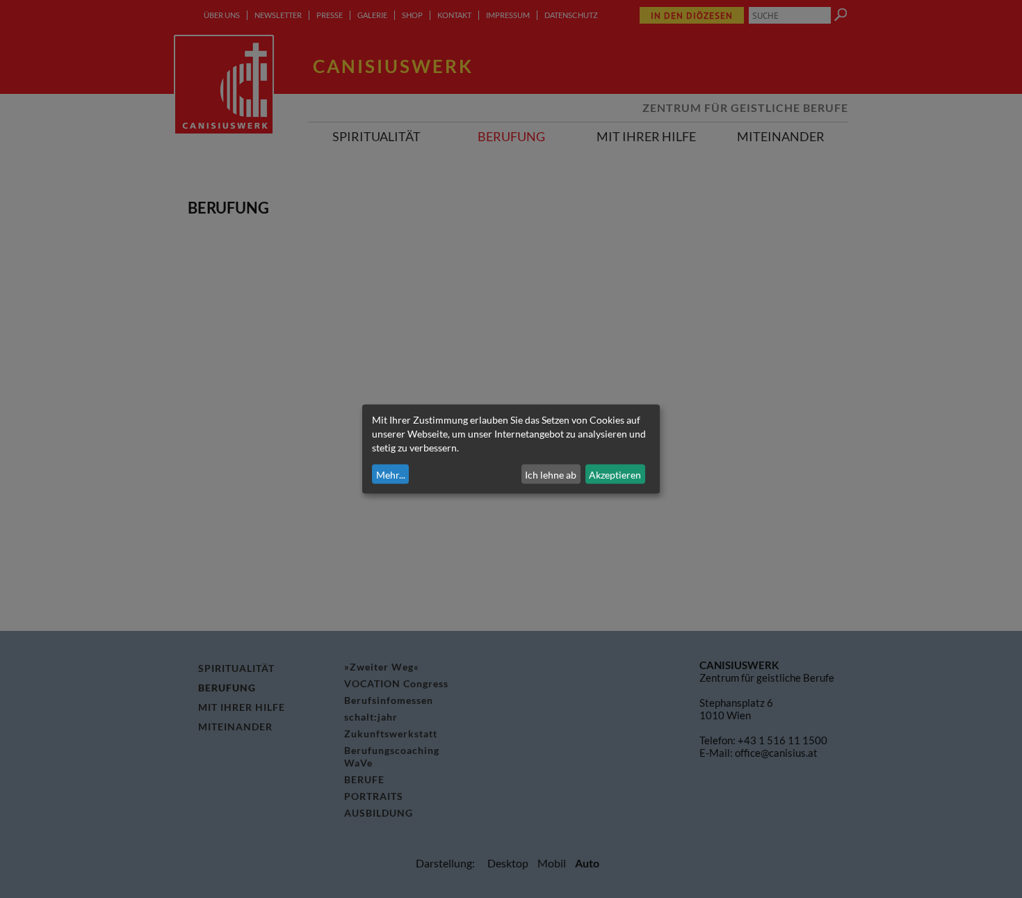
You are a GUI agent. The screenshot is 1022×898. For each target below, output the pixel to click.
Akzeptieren (615, 474)
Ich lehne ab (550, 474)
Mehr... (390, 474)
